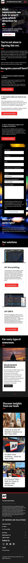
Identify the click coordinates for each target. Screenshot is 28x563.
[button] (25, 1)
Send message (13, 211)
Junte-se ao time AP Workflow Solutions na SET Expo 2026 (13, 432)
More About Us (6, 535)
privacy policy (18, 204)
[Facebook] (7, 544)
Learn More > (10, 387)
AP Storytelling (6, 529)
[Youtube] (10, 544)
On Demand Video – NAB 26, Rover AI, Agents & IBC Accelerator (12, 482)
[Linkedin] (13, 544)
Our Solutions (6, 524)
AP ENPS (4, 526)
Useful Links (5, 537)
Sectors (4, 532)
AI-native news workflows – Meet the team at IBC (13, 456)
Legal (4, 547)
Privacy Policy (5, 550)
